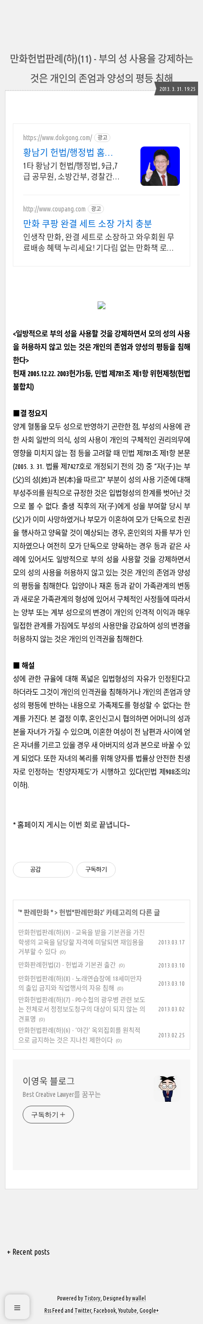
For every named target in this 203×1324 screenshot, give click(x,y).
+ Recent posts (28, 1251)
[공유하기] (50, 869)
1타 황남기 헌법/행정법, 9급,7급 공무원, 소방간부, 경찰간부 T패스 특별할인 (71, 171)
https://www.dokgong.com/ (57, 138)
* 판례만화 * (36, 912)
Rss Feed (54, 1310)
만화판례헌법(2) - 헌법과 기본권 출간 (67, 964)
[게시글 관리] (62, 869)
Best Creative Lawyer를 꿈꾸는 (62, 1094)
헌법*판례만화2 (81, 912)
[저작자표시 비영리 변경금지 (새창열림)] (129, 870)
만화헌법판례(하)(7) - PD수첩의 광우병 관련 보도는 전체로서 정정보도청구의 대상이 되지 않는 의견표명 (81, 1009)
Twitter (82, 1310)
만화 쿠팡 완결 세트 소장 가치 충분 (87, 224)
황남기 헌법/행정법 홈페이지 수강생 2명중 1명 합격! (68, 152)
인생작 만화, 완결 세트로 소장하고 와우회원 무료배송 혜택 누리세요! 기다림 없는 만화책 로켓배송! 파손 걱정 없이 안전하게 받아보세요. (98, 243)
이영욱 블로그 (49, 1081)
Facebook (105, 1310)
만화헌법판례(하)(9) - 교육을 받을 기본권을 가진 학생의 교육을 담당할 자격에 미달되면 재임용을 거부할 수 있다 (81, 942)
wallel (139, 1298)
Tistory (92, 1298)
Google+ (149, 1310)
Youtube (127, 1310)
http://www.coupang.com (54, 209)
